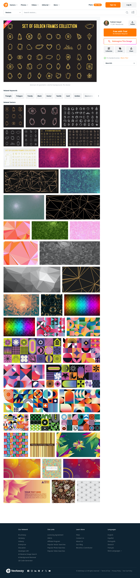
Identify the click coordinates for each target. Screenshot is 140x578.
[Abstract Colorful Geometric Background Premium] (78, 444)
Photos (23, 5)
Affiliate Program (53, 541)
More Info (109, 63)
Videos (34, 5)
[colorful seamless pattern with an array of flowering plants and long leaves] (63, 491)
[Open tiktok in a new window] (42, 571)
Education (22, 548)
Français (111, 548)
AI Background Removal (27, 557)
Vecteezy (21, 538)
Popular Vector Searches (56, 544)
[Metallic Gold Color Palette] (42, 444)
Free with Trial (120, 32)
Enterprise (22, 544)
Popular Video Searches (56, 551)
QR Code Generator (25, 561)
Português (111, 541)
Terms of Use (105, 571)
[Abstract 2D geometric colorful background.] (14, 116)
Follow (132, 24)
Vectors (12, 5)
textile (58, 96)
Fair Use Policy (127, 571)
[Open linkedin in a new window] (35, 571)
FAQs (78, 535)
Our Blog (79, 544)
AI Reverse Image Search (27, 554)
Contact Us (80, 538)
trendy (30, 96)
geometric (89, 96)
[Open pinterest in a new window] (39, 571)
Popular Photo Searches (56, 548)
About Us (79, 541)
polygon (19, 96)
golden (77, 96)
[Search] (127, 12)
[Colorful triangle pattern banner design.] (51, 468)
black (40, 96)
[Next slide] (96, 96)
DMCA (49, 538)
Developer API (23, 551)
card (68, 96)
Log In (128, 5)
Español (111, 538)
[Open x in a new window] (46, 571)
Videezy (21, 541)
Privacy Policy (116, 571)
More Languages (114, 551)
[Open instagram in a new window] (32, 571)
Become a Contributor (84, 548)
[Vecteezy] (6, 5)
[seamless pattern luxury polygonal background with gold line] (51, 305)
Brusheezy (22, 535)
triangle (8, 96)
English (110, 535)
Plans (91, 5)
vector (48, 96)
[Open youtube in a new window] (49, 571)
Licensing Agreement (55, 535)
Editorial (45, 5)
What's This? (124, 58)
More (56, 5)
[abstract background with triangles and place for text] (27, 491)
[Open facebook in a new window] (28, 571)
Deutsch (111, 544)
